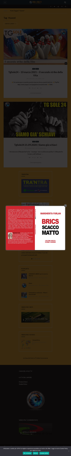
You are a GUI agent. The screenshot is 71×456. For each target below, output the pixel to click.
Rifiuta (35, 453)
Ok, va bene (27, 453)
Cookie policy (44, 453)
